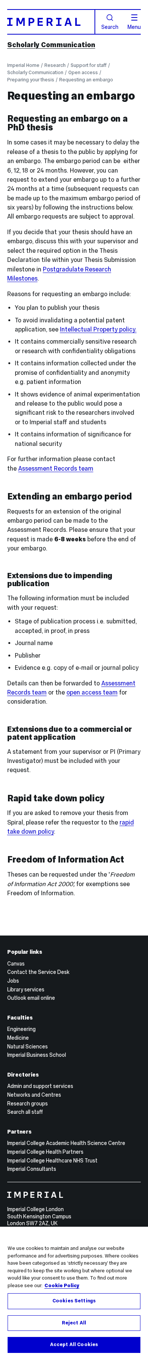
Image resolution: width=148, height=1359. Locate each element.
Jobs (13, 980)
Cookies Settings (74, 1301)
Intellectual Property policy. (98, 329)
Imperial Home (23, 65)
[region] (74, 1293)
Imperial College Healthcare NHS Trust (52, 1160)
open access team (92, 692)
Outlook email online (31, 997)
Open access (83, 72)
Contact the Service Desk (38, 972)
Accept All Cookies (74, 1345)
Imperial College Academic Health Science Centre (66, 1143)
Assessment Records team (55, 468)
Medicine (18, 1037)
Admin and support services (40, 1086)
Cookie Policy (61, 1286)
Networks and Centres (34, 1094)
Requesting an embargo (86, 79)
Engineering (21, 1029)
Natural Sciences (27, 1046)
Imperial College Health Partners (45, 1151)
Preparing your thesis (30, 79)
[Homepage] (51, 21)
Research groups (27, 1103)
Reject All (74, 1323)
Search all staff (25, 1111)
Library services (25, 989)
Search (109, 27)
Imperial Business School (36, 1054)
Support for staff (89, 65)
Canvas (16, 963)
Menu (134, 27)
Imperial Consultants (31, 1169)
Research (55, 65)
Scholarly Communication (51, 45)
